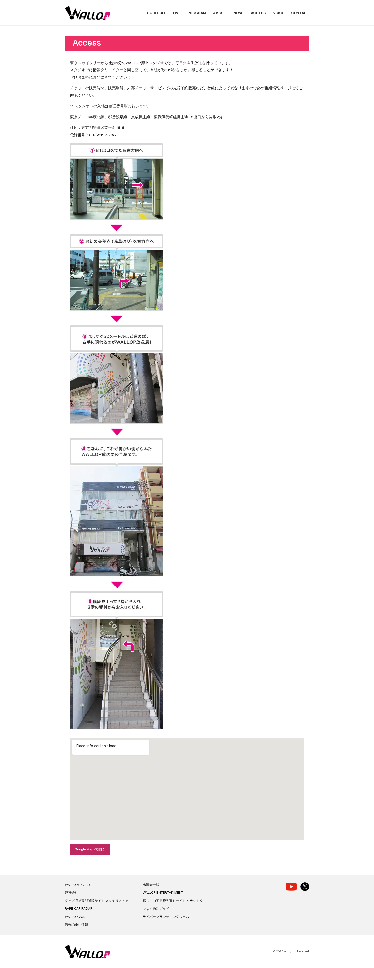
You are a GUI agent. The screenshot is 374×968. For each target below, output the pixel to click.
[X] (304, 886)
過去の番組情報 (76, 924)
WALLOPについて (78, 885)
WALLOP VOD (75, 917)
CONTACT (300, 13)
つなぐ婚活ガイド (156, 908)
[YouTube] (291, 886)
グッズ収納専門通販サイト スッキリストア (96, 901)
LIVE (176, 13)
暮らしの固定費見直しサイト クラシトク (173, 901)
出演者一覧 (151, 885)
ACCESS (258, 13)
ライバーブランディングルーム (166, 917)
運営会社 (71, 892)
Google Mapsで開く (90, 849)
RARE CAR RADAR (78, 908)
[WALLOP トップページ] (87, 13)
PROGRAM (197, 13)
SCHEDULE (156, 13)
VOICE (278, 13)
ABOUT (219, 13)
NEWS (238, 13)
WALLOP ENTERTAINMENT (163, 892)
